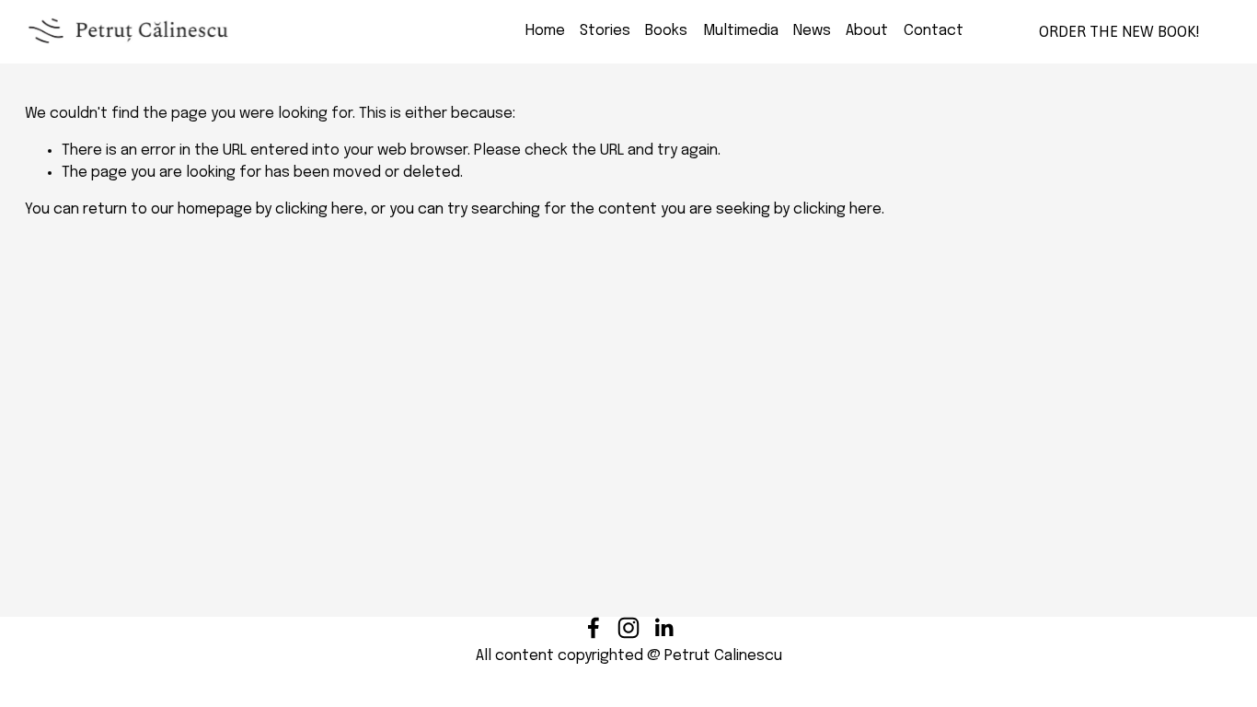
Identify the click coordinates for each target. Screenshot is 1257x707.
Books (666, 31)
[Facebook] (593, 628)
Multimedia (740, 31)
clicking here (319, 209)
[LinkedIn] (663, 628)
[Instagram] (628, 628)
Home (545, 31)
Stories (605, 31)
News (812, 31)
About (867, 31)
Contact (933, 31)
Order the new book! (1119, 31)
